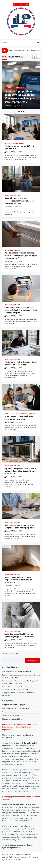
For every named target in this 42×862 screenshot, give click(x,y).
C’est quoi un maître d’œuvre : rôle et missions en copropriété (20, 363)
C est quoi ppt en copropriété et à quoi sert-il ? (19, 147)
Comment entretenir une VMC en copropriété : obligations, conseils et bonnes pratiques (20, 310)
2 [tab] (21, 111)
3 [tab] (23, 111)
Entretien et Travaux (12, 195)
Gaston (8, 106)
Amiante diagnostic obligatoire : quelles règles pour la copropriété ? (20, 635)
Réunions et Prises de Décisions (12, 719)
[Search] (38, 42)
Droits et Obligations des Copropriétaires (20, 413)
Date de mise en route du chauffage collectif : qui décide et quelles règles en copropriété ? (20, 255)
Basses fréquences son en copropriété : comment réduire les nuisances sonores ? (19, 201)
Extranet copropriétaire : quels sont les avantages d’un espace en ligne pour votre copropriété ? (20, 96)
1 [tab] (19, 111)
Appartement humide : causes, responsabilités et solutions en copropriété (18, 580)
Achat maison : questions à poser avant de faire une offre (19, 417)
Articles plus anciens (11, 653)
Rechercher (32, 660)
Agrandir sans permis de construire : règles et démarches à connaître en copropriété (20, 471)
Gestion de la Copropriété (14, 88)
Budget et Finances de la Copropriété (14, 704)
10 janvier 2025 (18, 106)
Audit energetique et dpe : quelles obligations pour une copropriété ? (19, 526)
